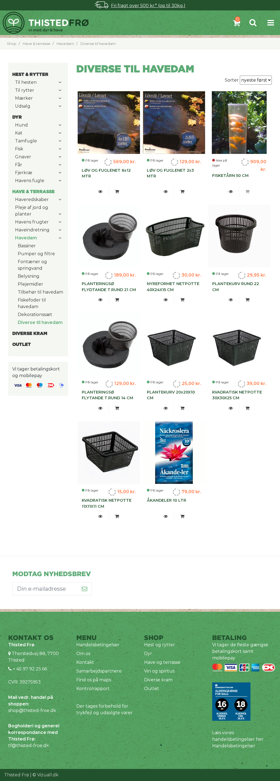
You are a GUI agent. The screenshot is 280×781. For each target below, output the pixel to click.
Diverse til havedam (98, 44)
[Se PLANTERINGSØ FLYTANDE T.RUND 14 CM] (100, 408)
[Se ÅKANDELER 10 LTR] (166, 516)
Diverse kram (158, 679)
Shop (11, 44)
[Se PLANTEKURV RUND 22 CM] (231, 299)
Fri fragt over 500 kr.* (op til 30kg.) (148, 5)
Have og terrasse (162, 662)
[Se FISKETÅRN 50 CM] (231, 191)
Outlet (151, 688)
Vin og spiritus (159, 671)
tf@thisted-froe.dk (28, 745)
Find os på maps (93, 679)
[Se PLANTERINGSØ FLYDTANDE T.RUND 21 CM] (100, 299)
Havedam (65, 44)
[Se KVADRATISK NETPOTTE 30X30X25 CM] (231, 408)
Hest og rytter (159, 644)
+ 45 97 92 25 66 (29, 668)
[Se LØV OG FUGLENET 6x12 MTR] (100, 191)
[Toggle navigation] (270, 23)
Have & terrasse (36, 44)
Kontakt (85, 662)
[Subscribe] (84, 588)
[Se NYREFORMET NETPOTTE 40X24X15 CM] (166, 299)
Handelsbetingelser (97, 644)
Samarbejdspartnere (99, 671)
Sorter (232, 80)
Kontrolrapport (93, 688)
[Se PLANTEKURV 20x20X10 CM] (166, 408)
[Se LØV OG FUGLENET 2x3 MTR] (166, 191)
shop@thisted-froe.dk (32, 710)
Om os (83, 653)
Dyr (148, 653)
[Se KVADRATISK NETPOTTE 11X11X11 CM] (100, 516)
